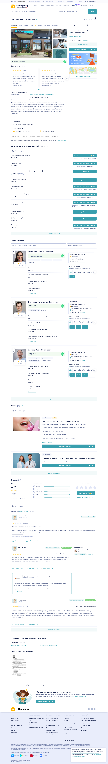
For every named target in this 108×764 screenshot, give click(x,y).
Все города (84, 730)
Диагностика (50, 5)
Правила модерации (52, 732)
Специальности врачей (87, 718)
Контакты (13, 735)
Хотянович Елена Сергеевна (41, 252)
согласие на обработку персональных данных (85, 753)
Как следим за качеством (70, 729)
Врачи (35, 5)
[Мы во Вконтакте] (92, 709)
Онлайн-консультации (62, 5)
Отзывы (40, 25)
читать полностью (17, 534)
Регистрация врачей (51, 723)
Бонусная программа (34, 724)
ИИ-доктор (75, 5)
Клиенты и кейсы (50, 730)
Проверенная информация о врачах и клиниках (36, 719)
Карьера (13, 723)
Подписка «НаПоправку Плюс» (70, 732)
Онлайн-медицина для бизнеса (70, 736)
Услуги (42, 5)
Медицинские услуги (87, 723)
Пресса (13, 730)
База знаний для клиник (53, 735)
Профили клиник (85, 727)
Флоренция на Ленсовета (18, 645)
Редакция (14, 732)
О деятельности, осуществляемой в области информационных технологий (30, 752)
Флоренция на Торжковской (48, 645)
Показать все (32, 293)
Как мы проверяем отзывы (85, 497)
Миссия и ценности (16, 725)
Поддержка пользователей (36, 727)
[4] (19, 70)
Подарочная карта (69, 740)
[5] (21, 70)
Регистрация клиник (51, 720)
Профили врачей (85, 725)
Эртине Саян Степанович (40, 350)
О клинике (66, 718)
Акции (91, 5)
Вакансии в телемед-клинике (69, 723)
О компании (14, 718)
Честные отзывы (33, 722)
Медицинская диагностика (88, 720)
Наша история (15, 720)
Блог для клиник (50, 727)
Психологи (84, 5)
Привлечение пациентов (53, 718)
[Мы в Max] (95, 709)
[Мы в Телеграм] (89, 709)
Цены (21, 25)
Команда (66, 720)
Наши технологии (68, 727)
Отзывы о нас (14, 727)
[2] (15, 70)
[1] (14, 70)
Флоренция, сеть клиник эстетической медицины (41, 94)
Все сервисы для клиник (53, 725)
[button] (34, 11)
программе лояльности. (79, 696)
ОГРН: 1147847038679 (16, 761)
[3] (17, 70)
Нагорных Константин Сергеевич (43, 302)
